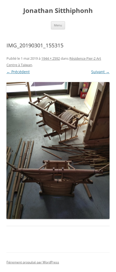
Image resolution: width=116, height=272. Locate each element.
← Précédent (18, 71)
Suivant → (100, 71)
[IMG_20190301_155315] (58, 150)
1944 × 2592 (50, 58)
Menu (58, 25)
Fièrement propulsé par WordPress (32, 262)
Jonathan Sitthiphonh (58, 10)
